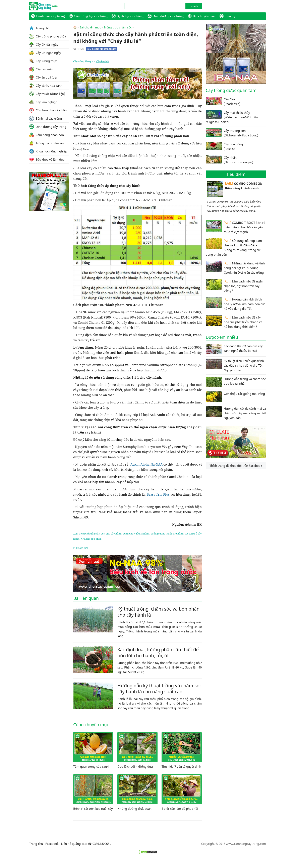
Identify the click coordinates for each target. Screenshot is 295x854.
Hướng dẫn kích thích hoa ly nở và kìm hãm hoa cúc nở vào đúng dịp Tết (244, 304)
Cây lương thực (46, 61)
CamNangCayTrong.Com (51, 6)
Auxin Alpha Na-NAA (146, 464)
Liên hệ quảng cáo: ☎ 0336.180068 (85, 844)
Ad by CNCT (195, 70)
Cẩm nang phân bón (49, 135)
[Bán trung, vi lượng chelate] (236, 457)
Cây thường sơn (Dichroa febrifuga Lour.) (241, 133)
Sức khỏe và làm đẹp (49, 159)
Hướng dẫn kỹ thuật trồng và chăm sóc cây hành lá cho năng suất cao (159, 689)
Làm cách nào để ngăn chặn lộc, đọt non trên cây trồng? (243, 285)
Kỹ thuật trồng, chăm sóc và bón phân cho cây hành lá (158, 612)
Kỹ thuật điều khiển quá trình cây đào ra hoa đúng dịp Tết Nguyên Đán (244, 365)
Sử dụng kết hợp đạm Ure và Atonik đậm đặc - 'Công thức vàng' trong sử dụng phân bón (234, 247)
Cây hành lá (102, 61)
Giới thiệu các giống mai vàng (244, 394)
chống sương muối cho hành (167, 533)
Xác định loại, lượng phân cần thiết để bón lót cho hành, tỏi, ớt (158, 652)
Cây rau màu (44, 69)
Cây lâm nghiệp (46, 102)
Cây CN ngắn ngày (48, 53)
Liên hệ (230, 16)
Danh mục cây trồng (50, 16)
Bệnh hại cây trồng (130, 16)
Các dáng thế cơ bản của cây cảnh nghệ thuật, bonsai (243, 348)
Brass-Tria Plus (158, 494)
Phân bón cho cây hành (107, 533)
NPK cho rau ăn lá (91, 538)
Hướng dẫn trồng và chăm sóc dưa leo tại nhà (245, 381)
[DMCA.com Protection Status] (147, 852)
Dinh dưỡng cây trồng (168, 16)
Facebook (52, 844)
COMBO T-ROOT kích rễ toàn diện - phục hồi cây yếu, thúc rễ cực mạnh (244, 227)
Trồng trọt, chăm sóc (118, 27)
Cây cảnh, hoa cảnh (48, 86)
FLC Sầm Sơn (80, 548)
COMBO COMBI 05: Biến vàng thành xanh (243, 185)
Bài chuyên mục (204, 16)
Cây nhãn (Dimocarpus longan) (238, 159)
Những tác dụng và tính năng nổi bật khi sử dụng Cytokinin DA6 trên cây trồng (244, 267)
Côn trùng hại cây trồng (91, 16)
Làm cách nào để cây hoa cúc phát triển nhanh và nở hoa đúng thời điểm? (243, 322)
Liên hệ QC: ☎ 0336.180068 (101, 49)
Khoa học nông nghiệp (51, 151)
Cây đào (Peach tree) (232, 101)
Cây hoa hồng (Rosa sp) (233, 146)
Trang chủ (42, 28)
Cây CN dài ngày (46, 44)
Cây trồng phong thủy (50, 36)
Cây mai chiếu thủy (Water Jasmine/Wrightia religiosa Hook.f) (232, 117)
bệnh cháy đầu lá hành (136, 533)
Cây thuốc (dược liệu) (50, 94)
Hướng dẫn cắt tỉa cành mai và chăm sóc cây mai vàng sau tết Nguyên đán (245, 413)
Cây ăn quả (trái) (46, 77)
